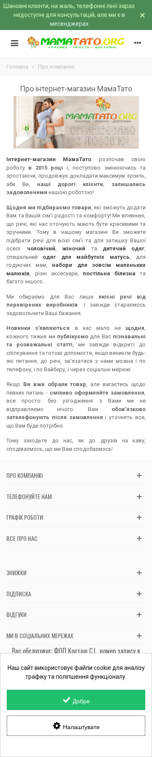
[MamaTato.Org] (76, 42)
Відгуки (16, 614)
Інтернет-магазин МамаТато (48, 159)
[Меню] (14, 43)
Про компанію (24, 475)
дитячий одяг (123, 248)
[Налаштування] (138, 43)
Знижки (16, 572)
